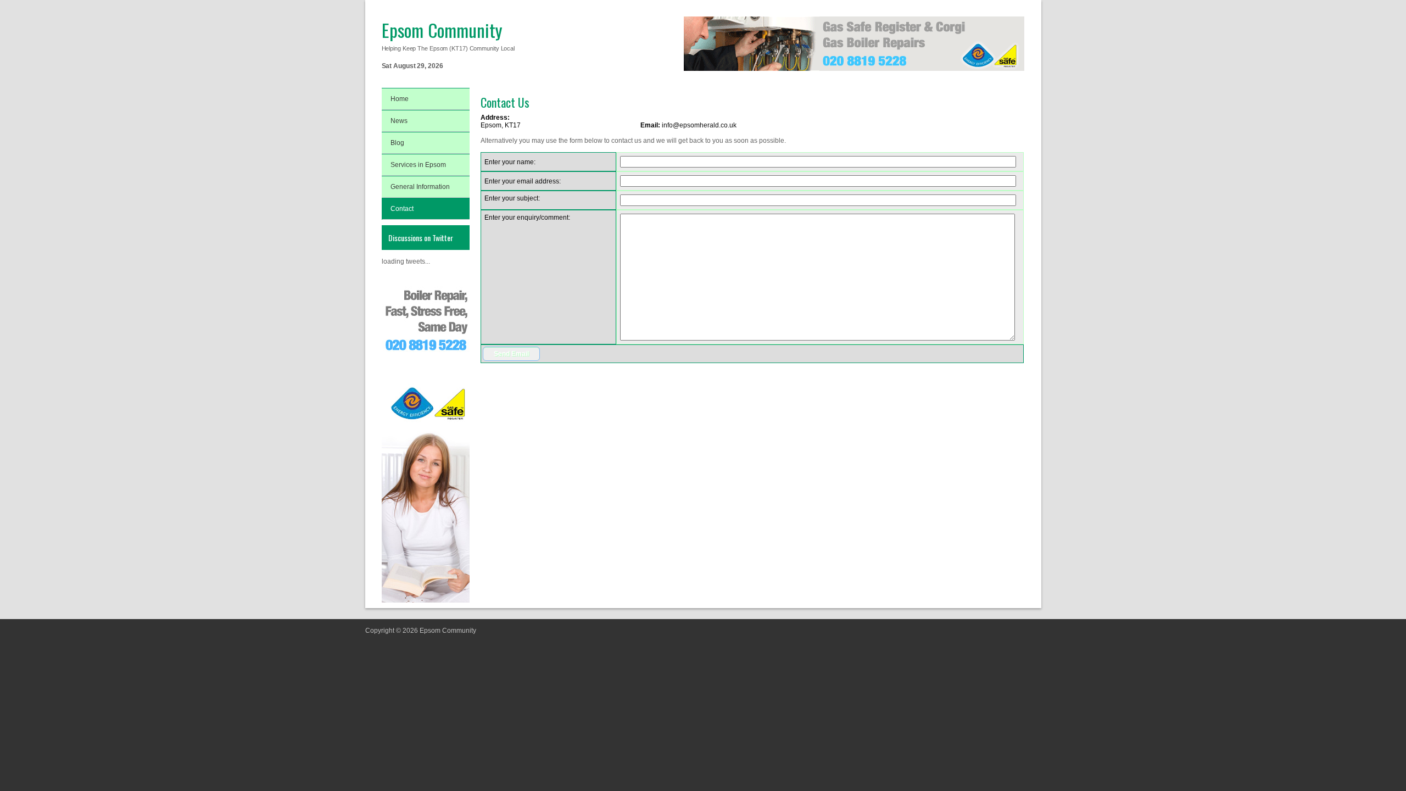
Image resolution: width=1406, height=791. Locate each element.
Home (399, 99)
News (399, 121)
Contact (402, 209)
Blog (397, 143)
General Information (420, 187)
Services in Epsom (418, 165)
